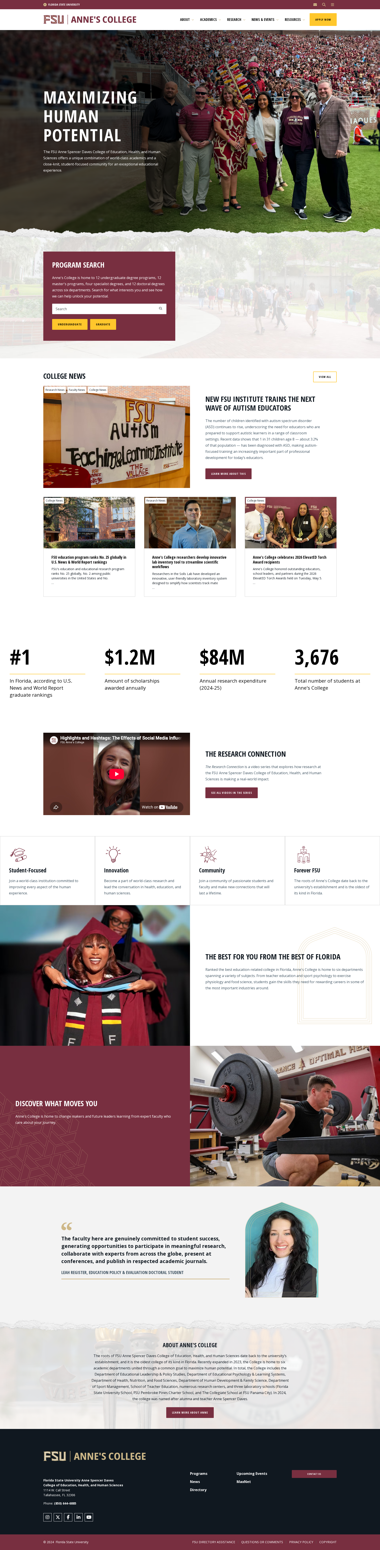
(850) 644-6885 (65, 1503)
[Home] (91, 20)
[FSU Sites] (332, 5)
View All (325, 377)
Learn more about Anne (190, 1412)
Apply (160, 308)
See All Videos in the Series (231, 793)
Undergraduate (70, 324)
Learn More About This (228, 474)
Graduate (103, 324)
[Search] (324, 5)
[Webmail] (315, 5)
